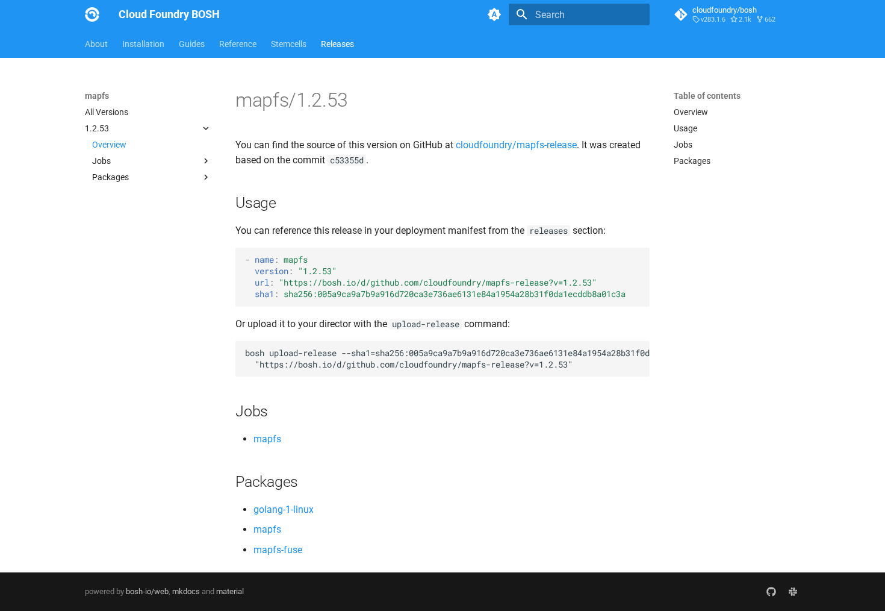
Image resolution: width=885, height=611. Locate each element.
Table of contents (707, 96)
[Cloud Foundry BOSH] (92, 14)
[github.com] (771, 591)
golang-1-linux (283, 509)
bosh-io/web (147, 591)
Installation (143, 44)
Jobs (683, 144)
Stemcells (288, 44)
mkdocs (186, 591)
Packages (692, 161)
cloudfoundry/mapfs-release (516, 145)
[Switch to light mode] (494, 14)
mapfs (267, 439)
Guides (192, 44)
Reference (237, 44)
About (96, 44)
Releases (337, 44)
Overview (109, 144)
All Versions (106, 112)
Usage (685, 128)
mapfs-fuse (277, 550)
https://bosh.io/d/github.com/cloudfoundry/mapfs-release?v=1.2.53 (438, 282)
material (230, 591)
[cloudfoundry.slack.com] (793, 591)
